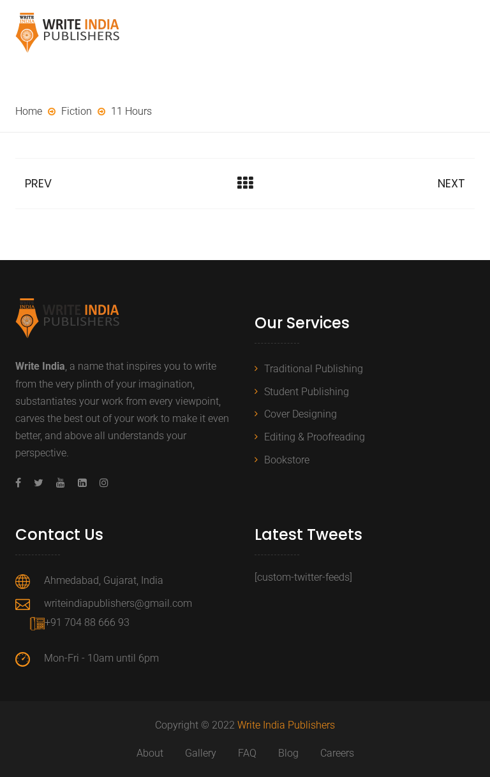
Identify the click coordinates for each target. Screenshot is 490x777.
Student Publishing (306, 392)
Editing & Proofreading (314, 437)
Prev (38, 183)
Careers (337, 753)
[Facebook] (21, 483)
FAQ (247, 753)
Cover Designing (300, 414)
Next (451, 183)
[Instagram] (100, 483)
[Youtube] (60, 483)
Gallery (200, 753)
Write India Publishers (286, 725)
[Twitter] (38, 483)
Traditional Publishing (313, 369)
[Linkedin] (82, 483)
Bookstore (286, 460)
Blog (288, 753)
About (150, 753)
